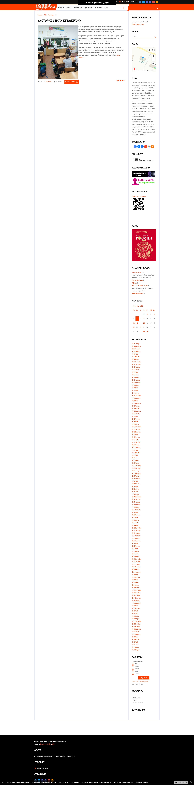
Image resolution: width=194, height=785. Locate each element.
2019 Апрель (136, 437)
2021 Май (135, 486)
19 (134, 327)
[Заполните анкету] (138, 210)
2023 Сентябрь (136, 559)
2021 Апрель (136, 484)
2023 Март (135, 543)
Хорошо (136, 666)
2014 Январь (136, 385)
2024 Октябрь (136, 593)
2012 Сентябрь (136, 362)
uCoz (53, 744)
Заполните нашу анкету (139, 196)
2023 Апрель (136, 546)
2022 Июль (135, 523)
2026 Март (135, 637)
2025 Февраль (136, 603)
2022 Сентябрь (136, 528)
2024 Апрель (136, 577)
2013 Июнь (135, 375)
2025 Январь (136, 601)
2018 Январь (136, 414)
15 (144, 323)
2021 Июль (135, 492)
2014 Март (135, 388)
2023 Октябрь (136, 562)
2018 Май (135, 421)
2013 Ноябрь (136, 380)
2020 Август (135, 463)
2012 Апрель (136, 357)
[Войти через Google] (149, 146)
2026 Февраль (136, 634)
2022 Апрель (136, 515)
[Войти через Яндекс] (145, 146)
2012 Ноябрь (136, 367)
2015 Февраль (136, 398)
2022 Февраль (136, 510)
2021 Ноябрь (136, 502)
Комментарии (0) (72, 82)
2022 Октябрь (136, 530)
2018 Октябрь (136, 429)
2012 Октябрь (136, 364)
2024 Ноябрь (136, 595)
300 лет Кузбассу (137, 280)
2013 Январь (136, 370)
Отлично (136, 664)
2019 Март (135, 435)
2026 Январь (136, 632)
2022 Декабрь (136, 536)
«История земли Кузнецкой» (59, 21)
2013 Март (135, 372)
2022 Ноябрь (136, 533)
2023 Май (135, 549)
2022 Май (135, 517)
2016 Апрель (136, 409)
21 (140, 327)
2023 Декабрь (136, 567)
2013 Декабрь (136, 383)
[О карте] (143, 177)
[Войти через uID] (135, 146)
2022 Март (135, 512)
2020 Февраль (136, 447)
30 (147, 331)
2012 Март (135, 354)
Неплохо (136, 669)
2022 (45, 15)
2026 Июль (135, 647)
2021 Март (135, 481)
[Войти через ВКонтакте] (138, 146)
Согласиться (181, 782)
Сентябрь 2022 (138, 306)
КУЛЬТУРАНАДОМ (137, 293)
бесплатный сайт (45, 744)
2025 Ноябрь (136, 626)
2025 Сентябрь (136, 621)
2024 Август (135, 588)
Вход (142, 24)
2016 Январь (136, 406)
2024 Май (135, 580)
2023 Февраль (136, 541)
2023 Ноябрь (136, 564)
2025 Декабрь (136, 629)
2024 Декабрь (136, 598)
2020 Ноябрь (136, 471)
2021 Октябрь (136, 499)
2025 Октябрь (136, 624)
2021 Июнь (135, 489)
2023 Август (135, 556)
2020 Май (135, 455)
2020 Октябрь (136, 468)
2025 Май (135, 611)
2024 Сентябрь (136, 590)
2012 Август (135, 359)
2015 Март (135, 401)
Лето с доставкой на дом (140, 286)
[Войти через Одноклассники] (152, 146)
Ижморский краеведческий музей (45, 7)
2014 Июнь (135, 393)
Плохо (136, 671)
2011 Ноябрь (136, 344)
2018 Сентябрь (136, 427)
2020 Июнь (135, 458)
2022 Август (135, 525)
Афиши (134, 283)
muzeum (49, 82)
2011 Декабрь (136, 346)
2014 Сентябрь (136, 395)
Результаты (135, 682)
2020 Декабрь (136, 473)
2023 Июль (135, 554)
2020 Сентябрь (136, 466)
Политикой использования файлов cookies (131, 782)
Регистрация (136, 24)
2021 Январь (136, 476)
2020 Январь (136, 445)
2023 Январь (136, 538)
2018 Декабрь (136, 432)
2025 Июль (135, 616)
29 (144, 331)
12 (134, 323)
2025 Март (135, 606)
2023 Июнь (135, 551)
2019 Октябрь (136, 442)
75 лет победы (136, 272)
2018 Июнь (135, 424)
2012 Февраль (136, 351)
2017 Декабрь (136, 411)
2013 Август (135, 377)
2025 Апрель (136, 608)
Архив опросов (143, 682)
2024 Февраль (136, 572)
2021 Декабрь (136, 505)
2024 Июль (135, 585)
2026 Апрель (136, 639)
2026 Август (135, 650)
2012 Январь (136, 349)
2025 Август (135, 619)
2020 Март (135, 450)
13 (137, 323)
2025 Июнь (135, 613)
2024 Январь (136, 569)
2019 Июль (135, 440)
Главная (40, 15)
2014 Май (135, 390)
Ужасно (136, 674)
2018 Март (135, 416)
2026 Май (135, 642)
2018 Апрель (136, 419)
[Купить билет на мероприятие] (143, 184)
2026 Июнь (135, 645)
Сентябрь (51, 15)
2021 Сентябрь (136, 497)
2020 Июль (135, 460)
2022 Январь (136, 507)
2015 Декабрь (136, 403)
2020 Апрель (136, 453)
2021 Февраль (136, 479)
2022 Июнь (135, 520)
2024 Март (135, 575)
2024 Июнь (135, 582)
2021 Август (135, 494)
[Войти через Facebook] (142, 146)
